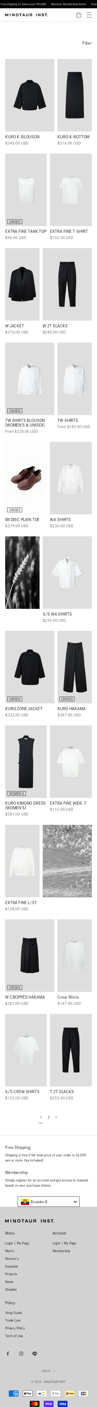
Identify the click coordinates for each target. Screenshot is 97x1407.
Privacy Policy (15, 1328)
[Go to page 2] (56, 1117)
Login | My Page (17, 1243)
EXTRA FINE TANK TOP (25, 231)
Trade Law (12, 1320)
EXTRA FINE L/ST (21, 903)
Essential (11, 1266)
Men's (9, 1250)
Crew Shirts (68, 997)
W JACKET (14, 326)
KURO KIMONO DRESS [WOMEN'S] (25, 805)
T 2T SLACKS (62, 1092)
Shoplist (11, 1289)
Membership (61, 1250)
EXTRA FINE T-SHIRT (69, 231)
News (9, 1281)
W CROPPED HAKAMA (25, 997)
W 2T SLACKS (55, 326)
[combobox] (49, 1201)
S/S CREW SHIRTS (22, 1092)
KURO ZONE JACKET (23, 709)
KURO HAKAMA (71, 709)
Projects (11, 1273)
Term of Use (14, 1335)
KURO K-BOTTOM (73, 137)
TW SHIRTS (67, 420)
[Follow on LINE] (34, 1353)
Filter (87, 43)
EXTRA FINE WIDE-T (68, 803)
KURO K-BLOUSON (22, 137)
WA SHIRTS (60, 520)
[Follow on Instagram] (21, 1353)
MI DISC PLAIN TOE (22, 520)
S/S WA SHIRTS (57, 614)
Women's (12, 1258)
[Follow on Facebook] (7, 1353)
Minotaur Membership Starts (68, 4)
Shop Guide (13, 1312)
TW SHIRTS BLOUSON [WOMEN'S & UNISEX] (25, 423)
